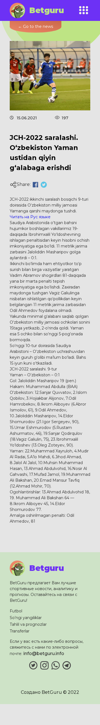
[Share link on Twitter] (43, 184)
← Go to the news (35, 26)
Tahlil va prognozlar (28, 624)
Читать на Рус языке (30, 216)
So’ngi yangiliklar (26, 617)
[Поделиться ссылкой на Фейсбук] (35, 184)
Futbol (16, 611)
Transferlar (19, 631)
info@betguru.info (43, 653)
